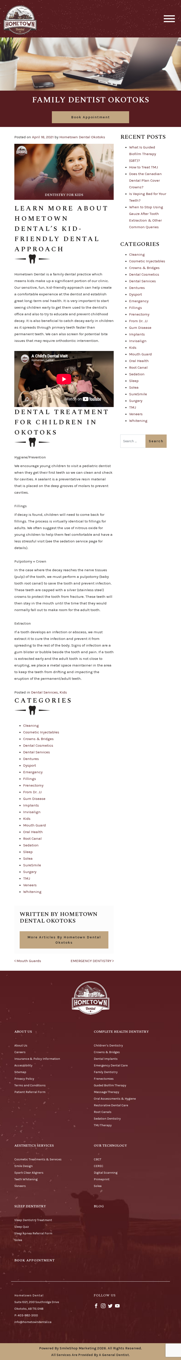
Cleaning (31, 725)
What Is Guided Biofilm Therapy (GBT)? (142, 154)
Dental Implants (106, 1059)
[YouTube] (117, 1305)
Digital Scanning (105, 1173)
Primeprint (101, 1179)
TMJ (26, 878)
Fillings (29, 778)
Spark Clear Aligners (28, 1173)
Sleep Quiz (21, 1227)
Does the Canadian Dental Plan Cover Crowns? (145, 180)
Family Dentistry (106, 1072)
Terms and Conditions (30, 1085)
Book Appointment (90, 117)
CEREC (98, 1166)
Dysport (29, 765)
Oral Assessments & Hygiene (115, 1099)
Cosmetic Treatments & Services (38, 1159)
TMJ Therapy (103, 1125)
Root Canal (32, 838)
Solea (28, 858)
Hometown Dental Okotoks (82, 137)
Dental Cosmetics (38, 745)
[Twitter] (110, 1305)
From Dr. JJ (32, 792)
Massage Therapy (106, 1092)
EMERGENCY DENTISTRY (91, 961)
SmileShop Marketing (78, 1348)
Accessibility (23, 1065)
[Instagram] (103, 1305)
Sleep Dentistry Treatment (33, 1220)
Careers (20, 1052)
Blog (99, 1206)
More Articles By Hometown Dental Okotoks (64, 940)
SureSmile (32, 865)
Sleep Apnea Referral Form (33, 1233)
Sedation (31, 845)
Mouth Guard (34, 825)
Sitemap (20, 1072)
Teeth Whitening (26, 1179)
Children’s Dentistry (108, 1045)
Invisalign (32, 812)
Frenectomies (104, 1079)
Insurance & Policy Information (37, 1059)
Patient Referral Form (29, 1092)
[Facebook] (96, 1305)
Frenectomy (33, 785)
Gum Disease (34, 798)
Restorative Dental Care (111, 1105)
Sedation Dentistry (107, 1118)
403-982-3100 (28, 1315)
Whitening (32, 891)
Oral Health (33, 832)
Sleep (28, 852)
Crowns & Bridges (38, 739)
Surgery (29, 871)
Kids (63, 692)
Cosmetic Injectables (41, 732)
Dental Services (44, 692)
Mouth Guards (28, 961)
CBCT (97, 1159)
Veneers (30, 885)
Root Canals (102, 1112)
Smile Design (23, 1166)
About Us (20, 1045)
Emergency (33, 772)
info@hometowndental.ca (32, 1322)
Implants (31, 805)
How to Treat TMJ (143, 167)
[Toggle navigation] (169, 19)
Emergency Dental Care (111, 1065)
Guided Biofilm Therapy (110, 1085)
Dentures (31, 758)
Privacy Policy (24, 1079)
